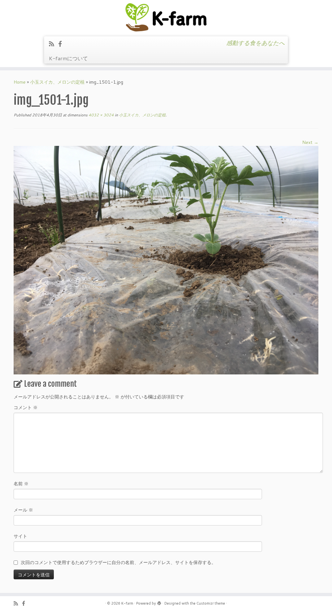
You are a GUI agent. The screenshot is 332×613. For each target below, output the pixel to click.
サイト (20, 536)
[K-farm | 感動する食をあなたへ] (166, 17)
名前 (21, 483)
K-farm (127, 603)
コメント (26, 407)
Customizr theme (210, 603)
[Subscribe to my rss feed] (53, 44)
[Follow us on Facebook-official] (62, 44)
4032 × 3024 (101, 115)
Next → (310, 142)
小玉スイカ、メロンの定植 (57, 82)
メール (23, 510)
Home (20, 82)
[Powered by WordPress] (159, 602)
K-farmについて (68, 58)
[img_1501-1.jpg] (166, 259)
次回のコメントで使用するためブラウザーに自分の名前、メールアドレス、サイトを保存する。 (118, 562)
